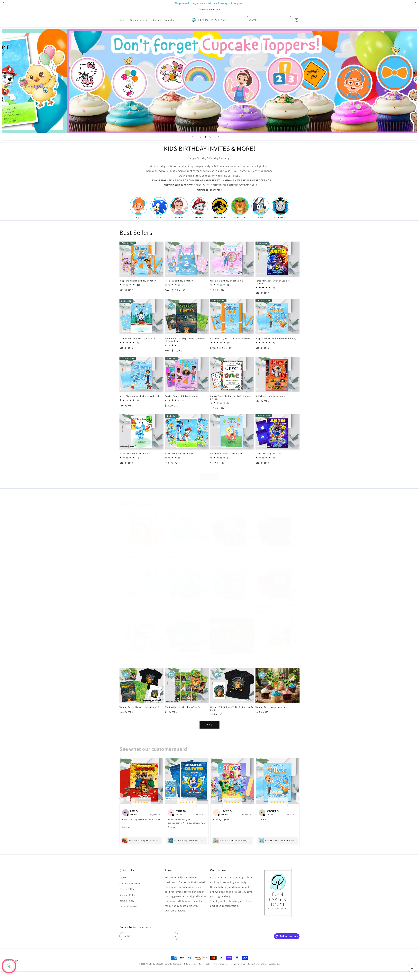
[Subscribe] (174, 936)
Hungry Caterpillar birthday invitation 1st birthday (230, 397)
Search (123, 877)
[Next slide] (218, 136)
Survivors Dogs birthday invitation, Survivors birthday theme (186, 659)
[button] (139, 20)
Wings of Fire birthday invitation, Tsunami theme (185, 606)
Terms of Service (128, 906)
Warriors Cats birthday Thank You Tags (183, 707)
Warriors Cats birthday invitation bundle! (139, 707)
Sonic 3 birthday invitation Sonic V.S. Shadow (273, 282)
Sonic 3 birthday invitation (268, 453)
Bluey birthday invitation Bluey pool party (139, 605)
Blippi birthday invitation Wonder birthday (275, 338)
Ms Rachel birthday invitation (179, 281)
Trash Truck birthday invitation (270, 657)
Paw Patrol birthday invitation (179, 453)
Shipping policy (238, 964)
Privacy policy (205, 964)
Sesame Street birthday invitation (226, 453)
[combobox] (269, 20)
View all (209, 476)
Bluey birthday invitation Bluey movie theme (186, 552)
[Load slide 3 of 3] (210, 136)
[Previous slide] (192, 136)
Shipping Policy (127, 894)
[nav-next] (299, 798)
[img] (141, 802)
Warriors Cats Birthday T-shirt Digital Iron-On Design (232, 708)
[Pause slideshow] (226, 136)
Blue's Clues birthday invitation (134, 453)
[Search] (289, 20)
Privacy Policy (126, 889)
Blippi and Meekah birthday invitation (137, 281)
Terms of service (221, 964)
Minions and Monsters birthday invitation (139, 552)
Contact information (257, 964)
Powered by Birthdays (171, 964)
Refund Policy (126, 900)
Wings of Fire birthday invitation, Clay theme (141, 657)
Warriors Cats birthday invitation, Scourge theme (275, 553)
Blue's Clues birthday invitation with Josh (139, 396)
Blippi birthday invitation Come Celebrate (230, 338)
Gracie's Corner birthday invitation (181, 396)
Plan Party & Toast (154, 964)
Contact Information (130, 883)
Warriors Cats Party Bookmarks (225, 657)
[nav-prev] (120, 798)
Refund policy (190, 964)
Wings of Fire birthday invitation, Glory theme (232, 605)
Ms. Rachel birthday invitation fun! (227, 281)
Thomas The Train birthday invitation (137, 338)
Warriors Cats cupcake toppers (270, 707)
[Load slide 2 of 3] (205, 136)
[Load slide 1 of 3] (200, 136)
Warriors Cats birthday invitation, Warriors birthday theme (185, 340)
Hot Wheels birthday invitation (270, 396)
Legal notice (274, 964)
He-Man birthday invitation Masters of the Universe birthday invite (230, 553)
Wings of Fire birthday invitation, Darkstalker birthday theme (277, 606)
